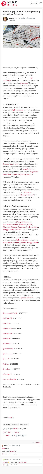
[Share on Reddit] (21, 435)
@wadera (27, 169)
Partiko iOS (12, 451)
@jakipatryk (7, 333)
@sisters (6, 364)
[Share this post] (25, 435)
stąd (10, 418)
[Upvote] (4, 432)
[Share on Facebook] (16, 435)
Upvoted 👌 (6, 462)
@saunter (6, 359)
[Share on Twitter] (19, 435)
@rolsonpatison (32, 227)
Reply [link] (7, 435)
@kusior (13, 227)
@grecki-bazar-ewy (10, 164)
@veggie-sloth (8, 230)
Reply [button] (14, 454)
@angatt (19, 222)
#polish (23, 18)
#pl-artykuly (6, 425)
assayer (13, 18)
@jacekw (6, 227)
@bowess (24, 83)
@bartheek (7, 374)
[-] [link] (39, 445)
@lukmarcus (8, 354)
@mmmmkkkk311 (10, 313)
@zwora (18, 230)
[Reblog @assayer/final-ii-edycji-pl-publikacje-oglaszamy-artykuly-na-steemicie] (4, 435)
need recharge (22, 462)
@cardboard (8, 349)
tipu (7, 459)
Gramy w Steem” (27, 195)
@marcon (21, 227)
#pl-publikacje (17, 110)
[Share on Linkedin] (23, 435)
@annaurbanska (27, 298)
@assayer (27, 222)
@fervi (29, 225)
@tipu (3, 448)
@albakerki (7, 318)
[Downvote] (6, 432)
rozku (6, 445)
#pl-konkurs (15, 425)
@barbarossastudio (10, 225)
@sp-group (7, 328)
